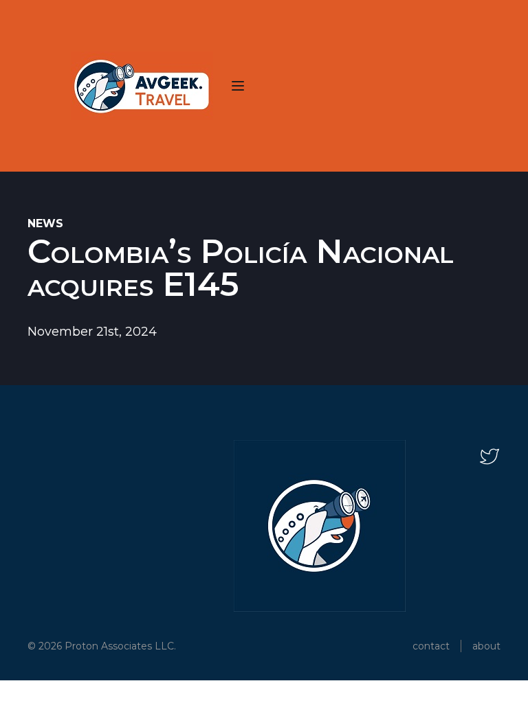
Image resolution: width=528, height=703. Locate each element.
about (486, 646)
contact (431, 646)
